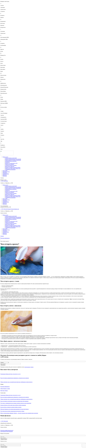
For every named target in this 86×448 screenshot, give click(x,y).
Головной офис (6, 173)
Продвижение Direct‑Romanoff (6, 431)
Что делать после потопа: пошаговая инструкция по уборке (12, 411)
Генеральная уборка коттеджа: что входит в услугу (10, 395)
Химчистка (7, 162)
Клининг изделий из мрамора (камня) (12, 167)
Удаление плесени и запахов (10, 165)
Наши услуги (5, 156)
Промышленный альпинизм (10, 161)
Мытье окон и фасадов (9, 166)
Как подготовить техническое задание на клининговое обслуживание (14, 401)
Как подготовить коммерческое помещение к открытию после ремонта (14, 397)
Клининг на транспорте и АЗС (11, 163)
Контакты (5, 175)
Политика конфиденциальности (6, 430)
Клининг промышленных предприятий (13, 159)
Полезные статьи (6, 171)
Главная (2, 236)
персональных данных (28, 367)
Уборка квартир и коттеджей (11, 157)
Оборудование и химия (5, 388)
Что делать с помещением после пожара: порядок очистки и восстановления (15, 403)
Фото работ (5, 170)
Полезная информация (4, 238)
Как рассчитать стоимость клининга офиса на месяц (10, 407)
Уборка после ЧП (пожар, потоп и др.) (12, 168)
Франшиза (5, 172)
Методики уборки (4, 390)
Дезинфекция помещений (10, 169)
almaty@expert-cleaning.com (13, 209)
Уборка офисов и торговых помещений (13, 160)
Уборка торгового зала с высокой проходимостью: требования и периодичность (16, 399)
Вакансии (5, 174)
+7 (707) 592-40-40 (4, 180)
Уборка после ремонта (9, 164)
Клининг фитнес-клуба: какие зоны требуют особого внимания (13, 405)
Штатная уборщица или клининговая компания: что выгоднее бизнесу (14, 409)
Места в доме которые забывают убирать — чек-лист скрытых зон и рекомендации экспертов (19, 413)
